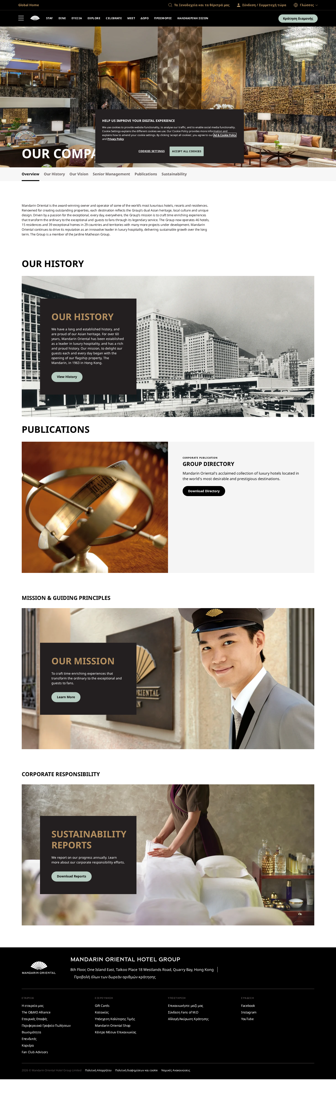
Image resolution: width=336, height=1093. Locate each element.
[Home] (35, 18)
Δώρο (145, 18)
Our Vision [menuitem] (78, 174)
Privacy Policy (115, 139)
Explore (94, 18)
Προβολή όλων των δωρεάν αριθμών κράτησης (115, 976)
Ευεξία (77, 18)
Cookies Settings (152, 151)
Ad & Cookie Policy (225, 135)
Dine (62, 18)
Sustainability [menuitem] (174, 174)
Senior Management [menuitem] (111, 174)
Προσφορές (163, 18)
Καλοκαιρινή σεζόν (192, 18)
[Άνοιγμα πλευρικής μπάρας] (21, 18)
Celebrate (114, 18)
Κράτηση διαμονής (298, 18)
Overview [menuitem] (30, 174)
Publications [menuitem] (146, 174)
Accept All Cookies (186, 151)
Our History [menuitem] (54, 174)
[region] (169, 136)
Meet (131, 18)
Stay (49, 18)
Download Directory (204, 491)
